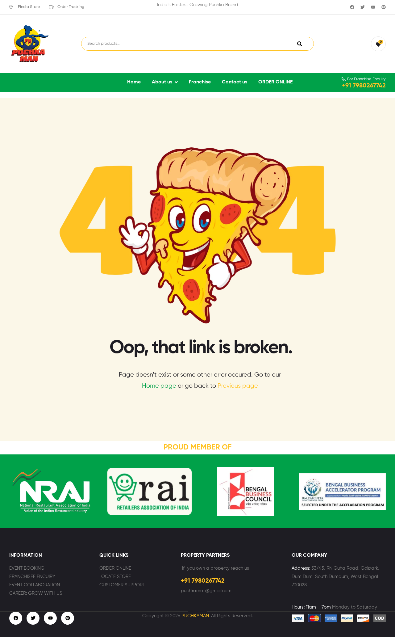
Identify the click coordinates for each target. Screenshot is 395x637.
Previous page (238, 386)
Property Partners (205, 555)
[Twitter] (362, 7)
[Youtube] (373, 7)
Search (300, 43)
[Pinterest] (383, 7)
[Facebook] (352, 7)
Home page (159, 386)
